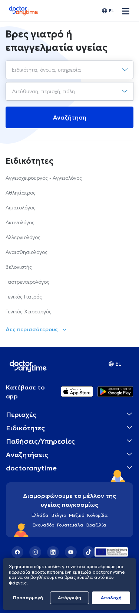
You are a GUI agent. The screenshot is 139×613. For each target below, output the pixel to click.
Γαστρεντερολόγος (27, 281)
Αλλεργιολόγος (23, 237)
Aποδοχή (111, 597)
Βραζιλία (96, 525)
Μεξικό (76, 515)
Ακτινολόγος (20, 222)
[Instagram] (35, 552)
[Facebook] (17, 552)
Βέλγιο (59, 515)
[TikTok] (89, 552)
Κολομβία (97, 515)
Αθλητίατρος (21, 192)
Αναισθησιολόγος (26, 252)
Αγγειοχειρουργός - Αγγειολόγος (44, 178)
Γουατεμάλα (70, 525)
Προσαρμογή (28, 597)
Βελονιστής (19, 267)
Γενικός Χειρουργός (29, 311)
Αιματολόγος (21, 207)
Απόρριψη (69, 597)
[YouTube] (71, 552)
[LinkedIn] (53, 552)
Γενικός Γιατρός (24, 296)
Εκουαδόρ (43, 525)
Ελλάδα (40, 515)
